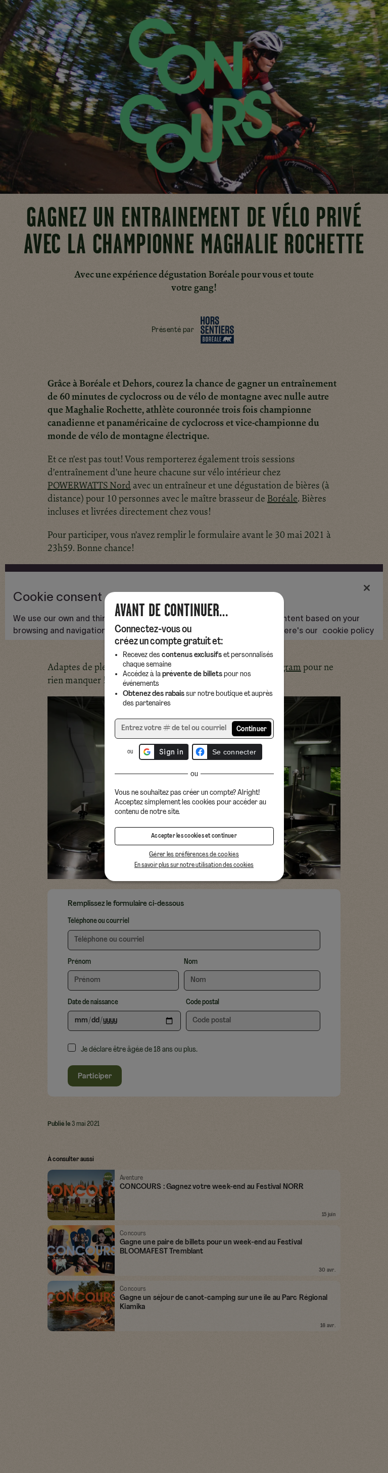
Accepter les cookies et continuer (194, 836)
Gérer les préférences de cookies (194, 854)
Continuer (251, 729)
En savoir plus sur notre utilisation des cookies (194, 865)
